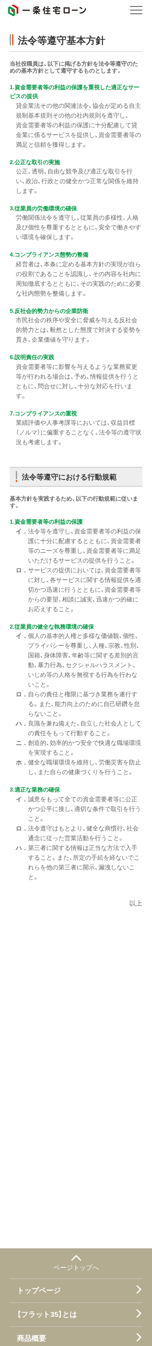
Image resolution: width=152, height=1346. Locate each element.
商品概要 (31, 1338)
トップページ (39, 1290)
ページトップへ (76, 1267)
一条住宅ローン (47, 10)
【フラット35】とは (47, 1314)
